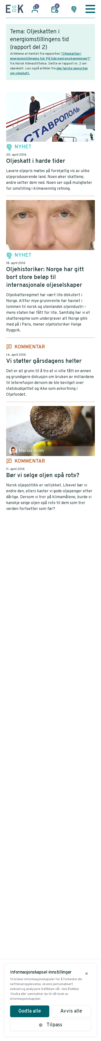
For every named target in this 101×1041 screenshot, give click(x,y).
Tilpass (54, 1025)
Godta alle (29, 1011)
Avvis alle (71, 1011)
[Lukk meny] (90, 9)
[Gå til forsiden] (15, 9)
